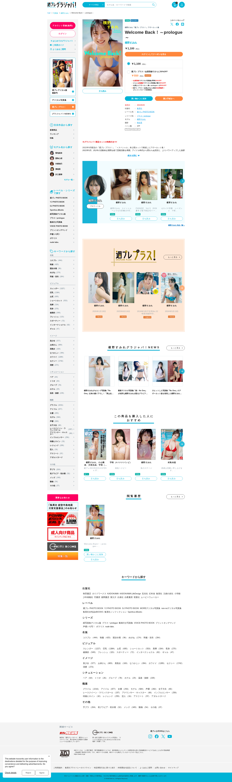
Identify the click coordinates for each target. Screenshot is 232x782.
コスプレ (56, 260)
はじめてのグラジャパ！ (63, 41)
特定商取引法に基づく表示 (104, 768)
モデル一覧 (68, 180)
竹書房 (97, 597)
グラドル (57, 405)
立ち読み (102, 91)
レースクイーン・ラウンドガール (61, 429)
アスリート (57, 453)
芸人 (54, 449)
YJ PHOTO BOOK (57, 202)
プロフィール (95, 206)
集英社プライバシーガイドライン (78, 768)
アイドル (56, 409)
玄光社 (145, 593)
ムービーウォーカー (150, 597)
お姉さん (56, 345)
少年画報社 (88, 597)
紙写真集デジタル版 (58, 214)
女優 (55, 413)
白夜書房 (129, 597)
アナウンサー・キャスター (61, 433)
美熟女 (55, 349)
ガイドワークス (99, 593)
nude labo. (54, 242)
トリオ (55, 381)
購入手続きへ (169, 98)
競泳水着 (56, 268)
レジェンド (57, 445)
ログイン (63, 34)
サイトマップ (173, 768)
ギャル (55, 329)
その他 (55, 486)
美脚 (55, 305)
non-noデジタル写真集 (171, 608)
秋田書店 (87, 593)
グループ (56, 385)
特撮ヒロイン (58, 441)
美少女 (55, 341)
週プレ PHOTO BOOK (59, 198)
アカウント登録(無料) (62, 25)
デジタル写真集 (59, 100)
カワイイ (57, 357)
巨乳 (55, 293)
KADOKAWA (113, 593)
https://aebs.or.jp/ (79, 754)
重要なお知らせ (62, 498)
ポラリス (53, 238)
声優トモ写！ (55, 234)
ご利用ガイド (58, 45)
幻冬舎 (152, 593)
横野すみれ (65, 13)
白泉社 (120, 597)
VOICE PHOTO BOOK (59, 226)
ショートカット (59, 301)
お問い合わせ (160, 768)
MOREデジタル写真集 (150, 608)
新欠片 (113, 597)
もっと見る (173, 257)
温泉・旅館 (57, 393)
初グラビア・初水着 (60, 473)
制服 (55, 264)
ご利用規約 (57, 768)
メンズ (55, 478)
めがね (55, 272)
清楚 (55, 365)
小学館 (177, 593)
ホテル (55, 389)
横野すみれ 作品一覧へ (176, 225)
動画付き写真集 (56, 222)
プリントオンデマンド (58, 230)
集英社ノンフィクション (115, 612)
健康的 (55, 313)
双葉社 (137, 597)
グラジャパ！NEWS (61, 114)
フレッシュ (57, 317)
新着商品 (53, 130)
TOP (48, 13)
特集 (51, 138)
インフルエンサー (60, 437)
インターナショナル (60, 325)
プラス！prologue (57, 218)
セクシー (57, 361)
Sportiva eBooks (57, 210)
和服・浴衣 (57, 277)
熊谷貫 (139, 123)
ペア (54, 377)
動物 (54, 482)
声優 (55, 421)
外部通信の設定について (127, 768)
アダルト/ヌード (56, 457)
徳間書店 (105, 597)
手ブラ (55, 469)
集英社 (139, 108)
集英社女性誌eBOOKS (93, 612)
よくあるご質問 (59, 49)
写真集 (55, 13)
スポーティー (58, 321)
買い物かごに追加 (138, 98)
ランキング (54, 134)
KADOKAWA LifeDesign (130, 593)
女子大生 (56, 425)
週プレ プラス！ (59, 107)
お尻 (55, 297)
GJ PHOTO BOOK (57, 206)
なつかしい (57, 353)
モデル (55, 417)
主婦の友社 (168, 593)
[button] (182, 181)
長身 (55, 309)
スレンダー (58, 288)
